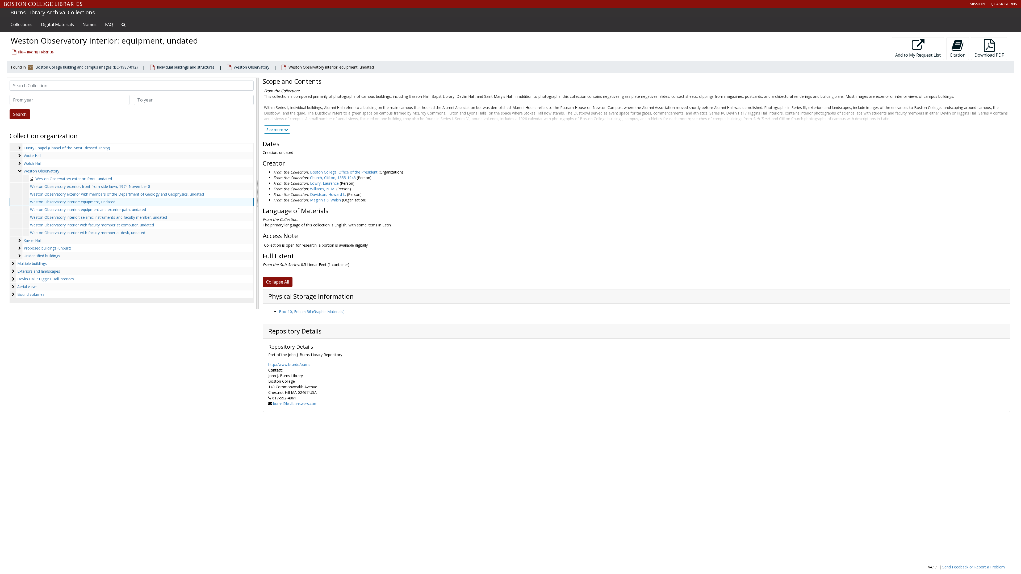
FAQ (109, 24)
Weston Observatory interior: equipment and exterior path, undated (88, 209)
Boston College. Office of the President (344, 172)
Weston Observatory (251, 67)
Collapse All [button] (277, 282)
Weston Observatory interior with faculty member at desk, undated (87, 232)
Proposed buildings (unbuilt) (47, 248)
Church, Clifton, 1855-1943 (333, 177)
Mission (977, 3)
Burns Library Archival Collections (52, 12)
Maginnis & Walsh (325, 199)
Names (89, 24)
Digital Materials (57, 24)
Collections (21, 24)
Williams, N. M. (322, 188)
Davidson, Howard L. (328, 194)
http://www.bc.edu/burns (289, 364)
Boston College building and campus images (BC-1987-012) (86, 67)
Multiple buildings (32, 263)
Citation (957, 55)
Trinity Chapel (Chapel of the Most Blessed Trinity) (67, 147)
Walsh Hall (32, 163)
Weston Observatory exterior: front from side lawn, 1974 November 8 (90, 186)
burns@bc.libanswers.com (295, 403)
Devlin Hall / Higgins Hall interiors (45, 278)
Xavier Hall (32, 240)
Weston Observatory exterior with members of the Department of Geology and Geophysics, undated (117, 194)
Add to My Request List (918, 55)
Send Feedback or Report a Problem (973, 566)
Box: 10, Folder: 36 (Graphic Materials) (312, 311)
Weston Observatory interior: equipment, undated (72, 201)
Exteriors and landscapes (38, 271)
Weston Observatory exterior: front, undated (73, 178)
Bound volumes (30, 294)
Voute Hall (32, 155)
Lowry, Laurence (324, 183)
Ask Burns (1006, 3)
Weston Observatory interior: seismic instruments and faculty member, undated (98, 217)
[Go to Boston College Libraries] (43, 4)
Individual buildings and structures (186, 67)
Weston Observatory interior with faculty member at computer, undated (92, 224)
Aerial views (27, 286)
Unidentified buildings (42, 255)
